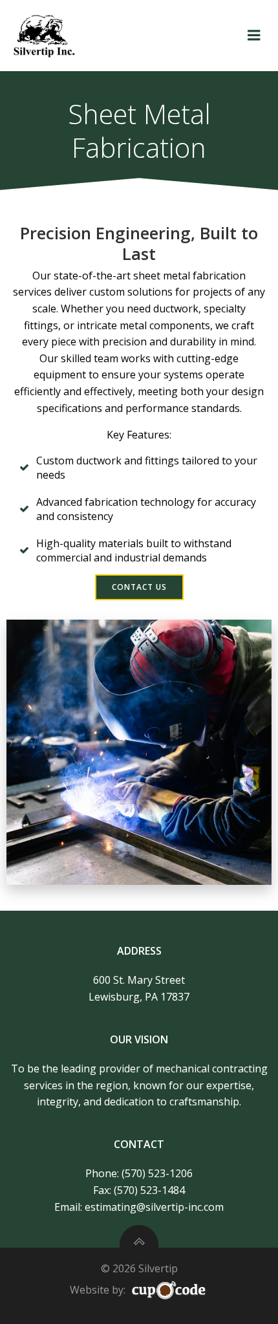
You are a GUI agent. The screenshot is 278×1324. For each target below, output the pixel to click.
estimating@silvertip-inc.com (154, 1207)
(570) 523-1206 (157, 1173)
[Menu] (254, 36)
